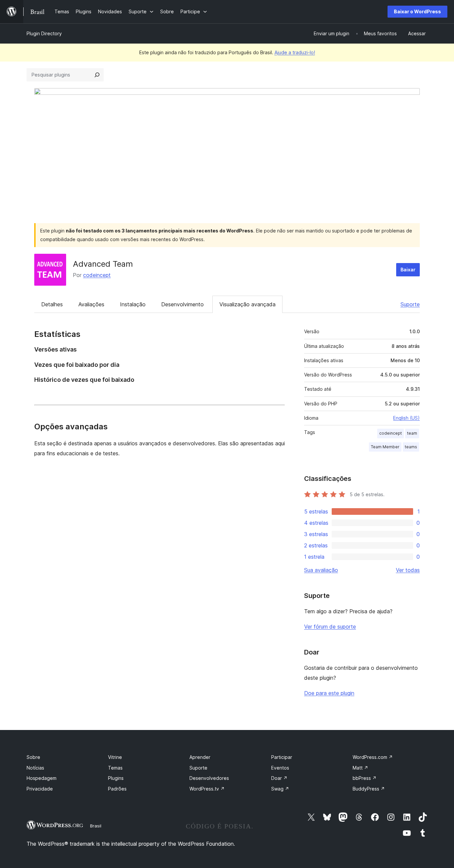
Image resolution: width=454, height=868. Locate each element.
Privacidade (40, 789)
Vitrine (115, 757)
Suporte (410, 304)
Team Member (385, 446)
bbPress (365, 778)
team (412, 433)
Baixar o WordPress (417, 11)
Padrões (117, 789)
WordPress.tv (207, 789)
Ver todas (408, 570)
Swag (280, 789)
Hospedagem (42, 778)
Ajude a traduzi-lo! (295, 52)
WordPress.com (373, 757)
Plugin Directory (44, 33)
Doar (279, 778)
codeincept (97, 275)
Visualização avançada (247, 304)
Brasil (95, 825)
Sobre (33, 757)
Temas (115, 768)
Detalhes (52, 304)
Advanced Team (103, 264)
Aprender (199, 757)
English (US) (406, 418)
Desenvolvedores (209, 778)
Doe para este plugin (329, 693)
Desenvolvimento (182, 304)
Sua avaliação (321, 570)
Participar (281, 757)
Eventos (280, 768)
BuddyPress (369, 789)
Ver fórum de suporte (330, 626)
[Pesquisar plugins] (97, 74)
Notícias (35, 768)
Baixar (407, 269)
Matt (360, 768)
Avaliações (91, 304)
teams (411, 446)
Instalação (133, 304)
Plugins (116, 778)
